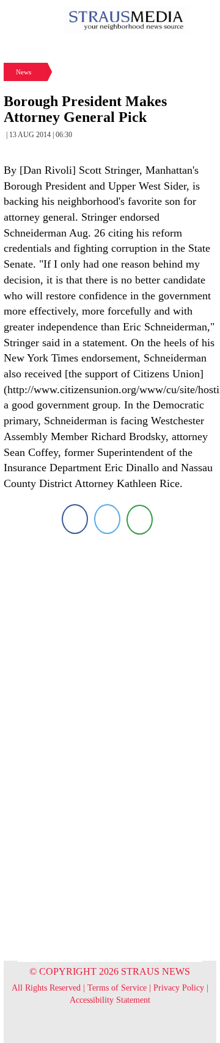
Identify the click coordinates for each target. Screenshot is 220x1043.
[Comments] (140, 519)
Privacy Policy (178, 987)
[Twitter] (107, 519)
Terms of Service (117, 987)
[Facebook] (75, 519)
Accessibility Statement (110, 1000)
